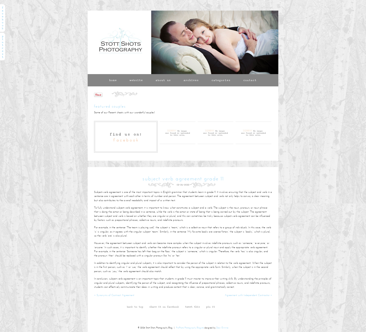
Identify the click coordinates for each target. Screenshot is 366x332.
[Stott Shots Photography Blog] (119, 42)
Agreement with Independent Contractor (248, 295)
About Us (163, 80)
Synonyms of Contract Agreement (114, 295)
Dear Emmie (222, 328)
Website (136, 80)
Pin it (210, 307)
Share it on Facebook (164, 307)
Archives (191, 80)
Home (113, 80)
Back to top (135, 307)
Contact (250, 80)
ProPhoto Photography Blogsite (190, 328)
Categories (221, 80)
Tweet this (192, 307)
